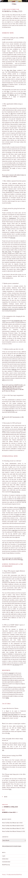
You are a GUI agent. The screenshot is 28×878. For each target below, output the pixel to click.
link (3, 418)
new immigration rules (16, 320)
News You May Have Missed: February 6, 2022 (13, 831)
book (17, 514)
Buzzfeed (18, 355)
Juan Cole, (14, 530)
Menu (14, 4)
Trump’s (4, 320)
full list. (7, 698)
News (5, 796)
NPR (3, 380)
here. (5, 768)
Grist (12, 295)
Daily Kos (14, 369)
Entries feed (5, 859)
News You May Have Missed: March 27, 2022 (13, 828)
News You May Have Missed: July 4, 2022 (12, 822)
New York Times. (6, 251)
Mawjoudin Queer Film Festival (9, 714)
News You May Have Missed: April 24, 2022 (13, 825)
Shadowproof (12, 218)
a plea (22, 269)
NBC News (11, 190)
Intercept (17, 251)
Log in (3, 856)
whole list (11, 673)
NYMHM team (15, 9)
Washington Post (10, 410)
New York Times (11, 70)
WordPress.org (6, 864)
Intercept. (12, 237)
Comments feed (6, 861)
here (24, 56)
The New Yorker (6, 166)
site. (9, 733)
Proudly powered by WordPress (14, 874)
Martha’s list (13, 95)
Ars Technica (16, 664)
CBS (11, 113)
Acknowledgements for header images (11, 846)
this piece (4, 84)
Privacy (4, 874)
